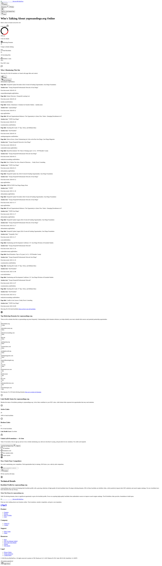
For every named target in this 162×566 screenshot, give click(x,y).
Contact (6, 525)
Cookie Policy (8, 555)
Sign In (3, 11)
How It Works (8, 515)
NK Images (7, 545)
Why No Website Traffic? (11, 541)
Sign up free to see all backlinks (27, 309)
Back (4, 14)
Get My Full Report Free (7, 445)
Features (6, 512)
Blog (5, 539)
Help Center (7, 531)
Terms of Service (8, 553)
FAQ (5, 517)
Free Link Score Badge (10, 542)
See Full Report (7, 80)
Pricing (11, 7)
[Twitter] (2, 506)
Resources (4, 7)
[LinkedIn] (4, 506)
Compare (5, 471)
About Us (6, 523)
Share (4, 77)
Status (5, 533)
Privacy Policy (8, 552)
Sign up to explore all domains (33, 392)
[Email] (6, 506)
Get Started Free (10, 11)
